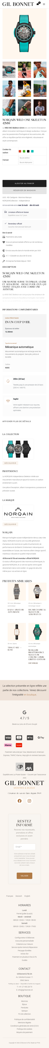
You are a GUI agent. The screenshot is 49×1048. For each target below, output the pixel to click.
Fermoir (6, 160)
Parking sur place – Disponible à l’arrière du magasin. (24, 984)
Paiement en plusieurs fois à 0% (24, 957)
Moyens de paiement (24, 1032)
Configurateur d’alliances (24, 938)
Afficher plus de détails (17, 421)
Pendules (24, 1008)
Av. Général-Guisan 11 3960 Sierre (24, 977)
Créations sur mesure (24, 944)
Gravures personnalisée (24, 941)
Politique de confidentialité (24, 1019)
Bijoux (24, 1004)
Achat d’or (25, 954)
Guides (24, 960)
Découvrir (10, 463)
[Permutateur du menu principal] (44, 4)
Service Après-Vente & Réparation (25, 947)
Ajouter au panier (24, 183)
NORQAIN (6, 201)
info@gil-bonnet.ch (25, 990)
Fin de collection (24, 1014)
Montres (21, 197)
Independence (24, 201)
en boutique (30, 694)
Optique (24, 1011)
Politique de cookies (24, 1029)
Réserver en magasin (24, 190)
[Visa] (8, 737)
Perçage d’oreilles (24, 951)
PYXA (38, 1043)
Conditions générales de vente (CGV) (24, 1026)
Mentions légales (24, 1023)
